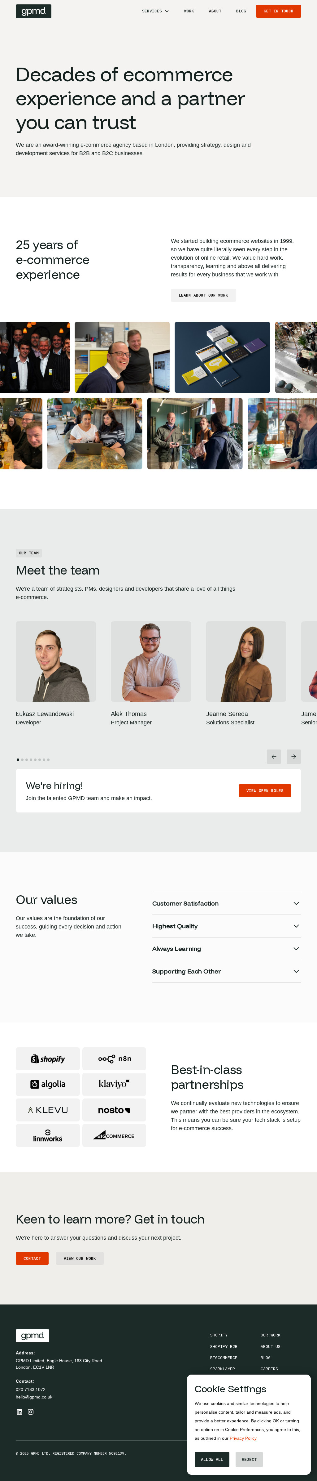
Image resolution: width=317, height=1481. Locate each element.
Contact (32, 1258)
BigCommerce (223, 1357)
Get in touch (278, 11)
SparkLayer (222, 1368)
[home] (33, 11)
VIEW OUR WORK (80, 1258)
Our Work (270, 1335)
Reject (249, 1459)
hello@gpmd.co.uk (34, 1396)
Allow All (212, 1459)
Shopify (219, 1335)
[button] (155, 11)
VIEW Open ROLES (265, 790)
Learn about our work (203, 295)
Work (189, 11)
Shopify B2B (223, 1346)
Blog (241, 11)
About (215, 11)
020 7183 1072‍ (31, 1389)
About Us (270, 1346)
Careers (269, 1368)
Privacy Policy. (244, 1438)
